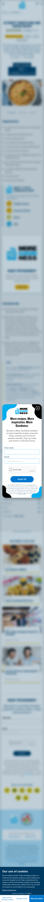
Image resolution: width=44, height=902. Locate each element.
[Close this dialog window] (38, 408)
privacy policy (22, 493)
